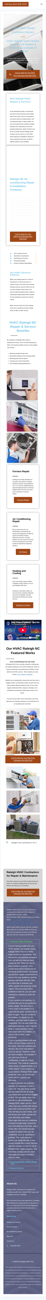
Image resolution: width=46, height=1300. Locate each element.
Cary (18, 674)
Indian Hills (34, 924)
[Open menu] (41, 4)
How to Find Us (17, 1168)
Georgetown (19, 922)
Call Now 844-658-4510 (15, 4)
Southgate (25, 919)
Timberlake (26, 924)
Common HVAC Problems (21, 942)
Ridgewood (10, 924)
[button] (23, 941)
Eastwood (32, 919)
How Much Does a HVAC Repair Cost (23, 1163)
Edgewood (10, 922)
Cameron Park (16, 919)
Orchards (18, 924)
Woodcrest (27, 922)
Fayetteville (29, 674)
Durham (23, 674)
